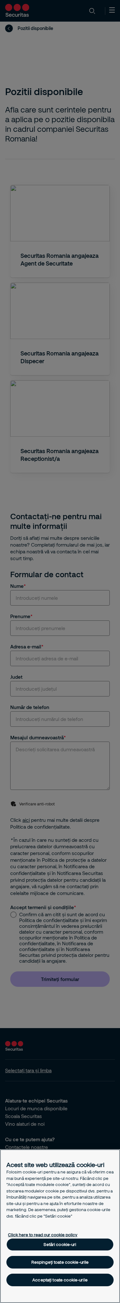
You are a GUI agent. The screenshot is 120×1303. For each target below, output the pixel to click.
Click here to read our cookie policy (42, 1234)
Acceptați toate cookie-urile (60, 1279)
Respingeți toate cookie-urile (60, 1262)
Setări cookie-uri (60, 1244)
